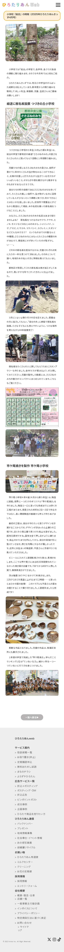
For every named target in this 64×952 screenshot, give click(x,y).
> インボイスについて (26, 908)
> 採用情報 (21, 881)
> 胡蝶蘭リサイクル (25, 847)
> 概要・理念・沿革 (25, 895)
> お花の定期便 (23, 871)
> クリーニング (23, 866)
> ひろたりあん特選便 (26, 857)
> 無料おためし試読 (25, 766)
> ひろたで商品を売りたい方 (30, 814)
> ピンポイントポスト (26, 799)
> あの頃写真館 (23, 842)
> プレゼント (21, 828)
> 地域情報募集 (23, 833)
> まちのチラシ (23, 771)
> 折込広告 (21, 794)
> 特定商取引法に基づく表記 (30, 918)
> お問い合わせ (23, 922)
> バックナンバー (24, 823)
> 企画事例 (21, 809)
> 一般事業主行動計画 (27, 903)
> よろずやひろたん (25, 776)
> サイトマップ (23, 928)
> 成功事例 (21, 804)
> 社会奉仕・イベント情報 (28, 838)
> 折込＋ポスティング (26, 786)
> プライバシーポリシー (27, 913)
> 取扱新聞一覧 (23, 752)
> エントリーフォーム (26, 886)
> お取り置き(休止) (25, 757)
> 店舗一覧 (21, 898)
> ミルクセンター (24, 862)
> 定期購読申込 (23, 762)
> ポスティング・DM (25, 790)
